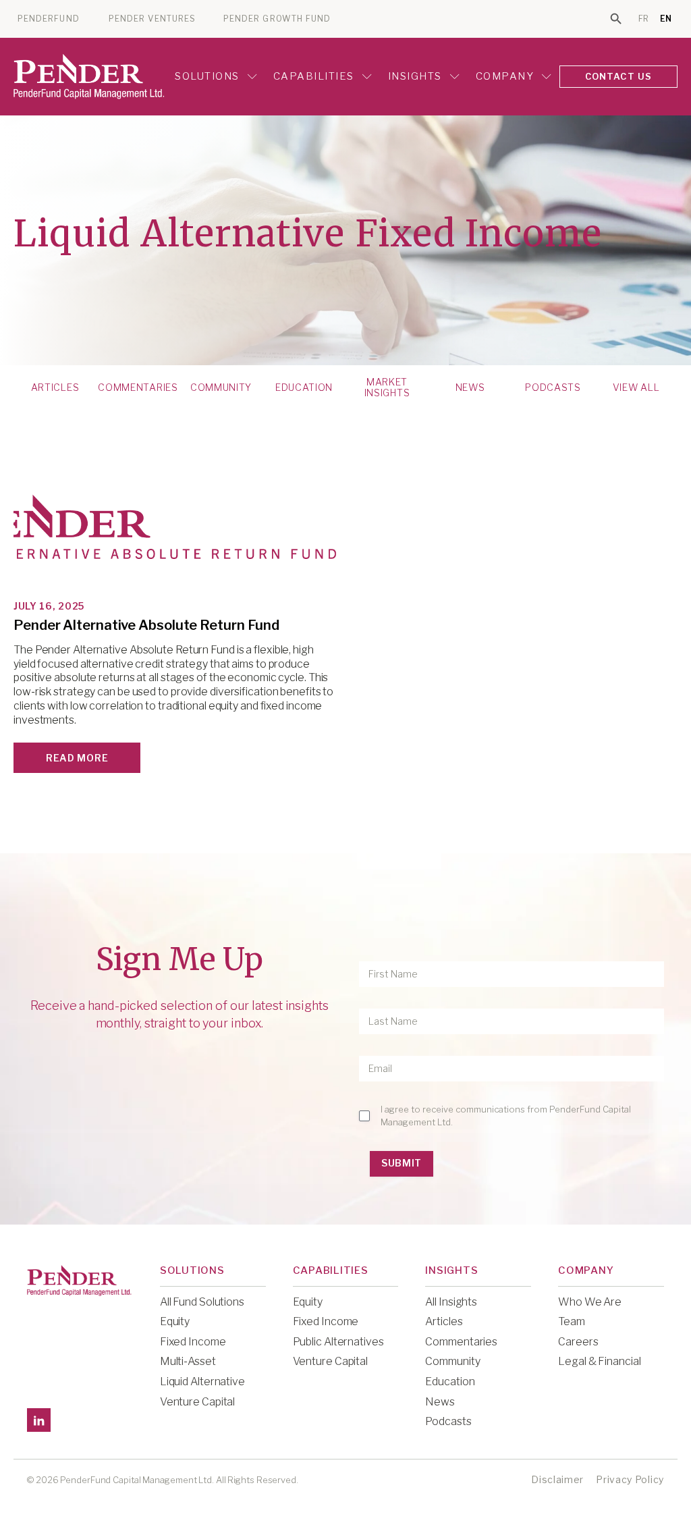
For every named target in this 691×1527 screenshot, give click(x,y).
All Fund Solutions (202, 1301)
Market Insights (387, 387)
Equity (175, 1321)
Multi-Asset (188, 1361)
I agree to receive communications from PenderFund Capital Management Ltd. (506, 1115)
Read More (77, 757)
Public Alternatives (338, 1341)
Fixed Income (193, 1341)
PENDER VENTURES (152, 19)
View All (636, 387)
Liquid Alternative (202, 1381)
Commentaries (137, 387)
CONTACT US (619, 76)
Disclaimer (557, 1479)
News (470, 387)
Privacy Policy (630, 1479)
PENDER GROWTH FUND (277, 19)
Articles (55, 387)
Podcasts (553, 387)
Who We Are (589, 1301)
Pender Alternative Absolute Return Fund (146, 625)
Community (221, 387)
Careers (578, 1341)
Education (304, 387)
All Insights (451, 1301)
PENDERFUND (49, 19)
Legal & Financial (599, 1361)
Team (571, 1321)
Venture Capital (198, 1401)
